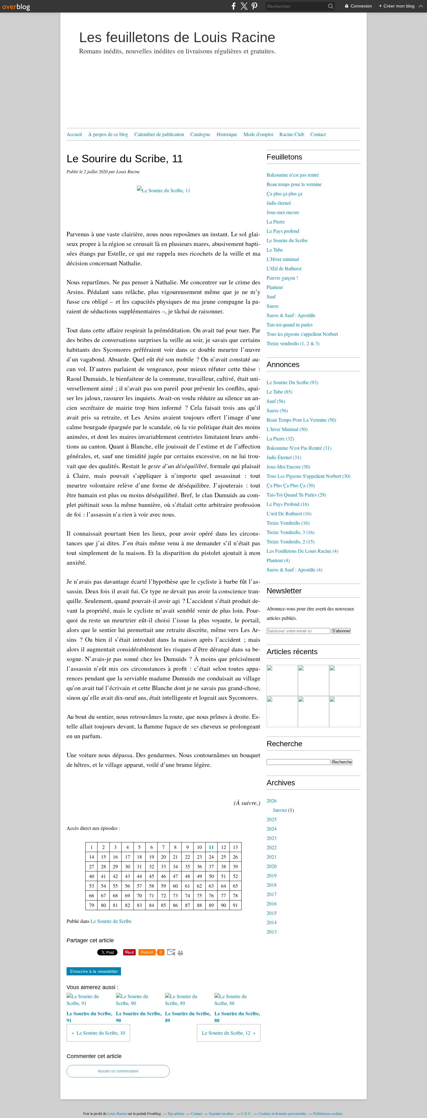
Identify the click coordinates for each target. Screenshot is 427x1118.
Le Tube (275, 249)
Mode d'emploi (258, 134)
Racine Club (291, 134)
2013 (272, 931)
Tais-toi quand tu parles (290, 324)
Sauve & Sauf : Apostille (291, 315)
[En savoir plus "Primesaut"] (313, 711)
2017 (272, 894)
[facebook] (234, 6)
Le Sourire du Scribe (111, 921)
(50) (301, 419)
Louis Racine (117, 1113)
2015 (272, 913)
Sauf (271, 296)
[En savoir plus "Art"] (344, 680)
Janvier (280, 810)
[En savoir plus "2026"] (282, 680)
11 (211, 847)
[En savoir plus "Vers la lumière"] (344, 711)
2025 (272, 819)
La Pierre (276, 221)
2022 (272, 847)
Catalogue (200, 134)
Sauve (273, 305)
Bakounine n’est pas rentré (293, 174)
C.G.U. (246, 1113)
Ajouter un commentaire (118, 1071)
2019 (272, 875)
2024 (272, 828)
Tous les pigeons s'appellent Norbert (302, 334)
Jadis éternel (279, 202)
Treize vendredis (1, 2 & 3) (293, 343)
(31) (299, 447)
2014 (272, 922)
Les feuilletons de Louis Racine (177, 37)
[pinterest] (254, 6)
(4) (302, 550)
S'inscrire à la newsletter (94, 971)
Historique (227, 134)
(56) (276, 401)
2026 (272, 800)
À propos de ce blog (108, 134)
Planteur (275, 287)
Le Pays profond (283, 231)
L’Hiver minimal (283, 259)
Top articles (176, 1113)
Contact (318, 134)
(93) (292, 382)
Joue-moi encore (283, 212)
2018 (272, 884)
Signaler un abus (221, 1113)
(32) (280, 438)
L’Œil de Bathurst (284, 268)
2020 (272, 866)
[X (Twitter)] (244, 6)
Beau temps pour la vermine (294, 184)
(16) (288, 504)
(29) (296, 494)
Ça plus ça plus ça (284, 193)
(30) (288, 466)
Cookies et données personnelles (283, 1113)
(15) (290, 541)
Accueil (74, 134)
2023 (272, 838)
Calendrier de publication (159, 134)
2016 (272, 903)
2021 (272, 856)
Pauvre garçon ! (282, 277)
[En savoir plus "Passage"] (282, 711)
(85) (279, 391)
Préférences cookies (328, 1113)
